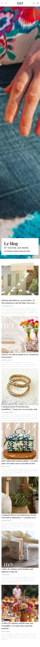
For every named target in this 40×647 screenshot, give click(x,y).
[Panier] (38, 3)
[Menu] (2, 3)
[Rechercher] (6, 3)
